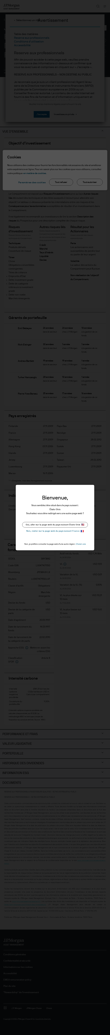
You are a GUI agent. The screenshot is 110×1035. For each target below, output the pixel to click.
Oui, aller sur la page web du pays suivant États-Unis (53, 525)
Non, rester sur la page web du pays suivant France (53, 531)
